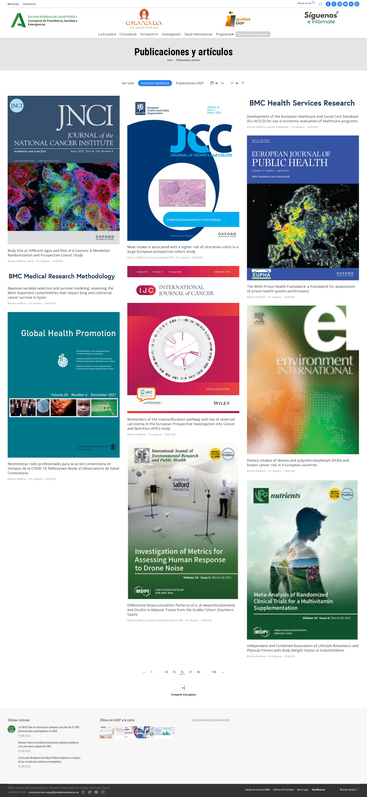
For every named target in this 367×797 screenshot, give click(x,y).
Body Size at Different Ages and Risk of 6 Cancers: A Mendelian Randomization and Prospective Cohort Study (59, 252)
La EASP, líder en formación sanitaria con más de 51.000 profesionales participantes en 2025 (48, 729)
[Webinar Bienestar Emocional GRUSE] (131, 732)
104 (214, 672)
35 (174, 672)
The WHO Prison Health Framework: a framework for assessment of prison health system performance (301, 288)
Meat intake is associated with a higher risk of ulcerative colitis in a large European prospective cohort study (182, 249)
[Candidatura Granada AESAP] (144, 27)
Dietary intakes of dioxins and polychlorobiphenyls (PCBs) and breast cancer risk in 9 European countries (298, 462)
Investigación (153, 257)
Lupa (63, 170)
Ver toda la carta (221, 719)
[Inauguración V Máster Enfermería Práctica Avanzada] (156, 732)
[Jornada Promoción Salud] (106, 732)
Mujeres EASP (166, 257)
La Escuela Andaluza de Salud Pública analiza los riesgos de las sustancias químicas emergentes (49, 759)
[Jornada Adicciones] (118, 732)
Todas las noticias (202, 719)
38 (198, 672)
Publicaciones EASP (190, 83)
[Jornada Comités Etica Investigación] (143, 732)
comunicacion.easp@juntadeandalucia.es (53, 792)
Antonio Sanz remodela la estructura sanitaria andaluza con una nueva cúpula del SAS (48, 744)
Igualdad (270, 127)
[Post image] (11, 729)
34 (166, 672)
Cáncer (30, 261)
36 (182, 672)
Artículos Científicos (155, 83)
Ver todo (128, 83)
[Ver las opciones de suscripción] (321, 18)
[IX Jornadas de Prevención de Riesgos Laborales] (168, 732)
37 (190, 672)
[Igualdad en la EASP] (244, 19)
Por (43, 261)
